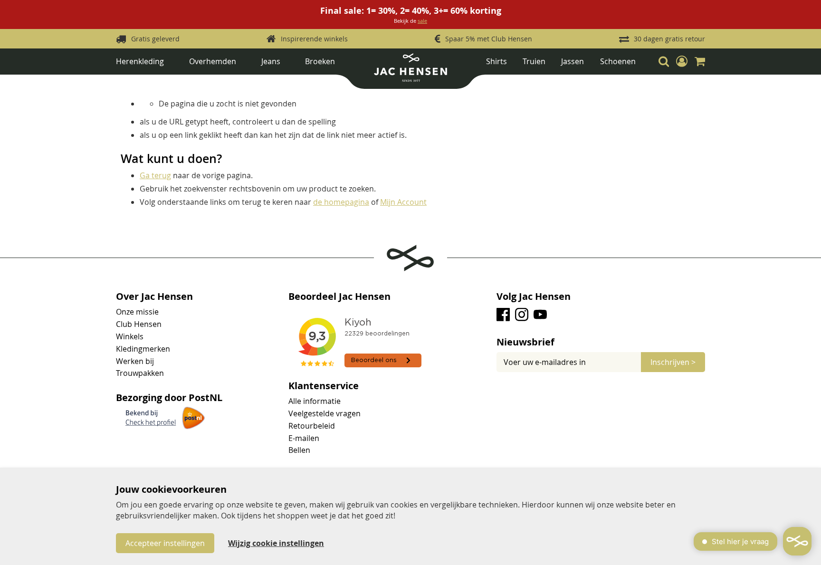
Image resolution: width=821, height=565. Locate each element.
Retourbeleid (311, 426)
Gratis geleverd (155, 38)
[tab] (600, 342)
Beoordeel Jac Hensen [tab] (339, 296)
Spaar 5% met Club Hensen (488, 38)
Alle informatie (314, 401)
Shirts (496, 61)
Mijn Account (403, 202)
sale (422, 20)
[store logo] (410, 71)
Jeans (270, 61)
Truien (534, 61)
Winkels (129, 336)
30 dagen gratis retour (669, 38)
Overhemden (212, 61)
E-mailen (303, 438)
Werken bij (135, 361)
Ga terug (155, 175)
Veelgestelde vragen (324, 413)
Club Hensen (139, 324)
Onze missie (137, 311)
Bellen (299, 450)
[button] (681, 61)
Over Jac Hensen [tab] (154, 296)
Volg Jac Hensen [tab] (533, 296)
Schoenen (618, 61)
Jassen (572, 61)
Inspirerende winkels (314, 38)
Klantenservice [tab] (323, 386)
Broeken (320, 61)
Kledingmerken (143, 349)
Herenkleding (140, 61)
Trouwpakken (140, 373)
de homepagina (341, 202)
